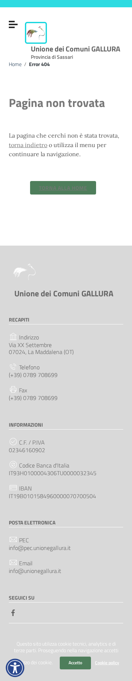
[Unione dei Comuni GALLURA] (36, 32)
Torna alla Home (63, 188)
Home (15, 64)
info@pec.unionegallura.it (40, 548)
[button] (15, 667)
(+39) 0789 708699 (33, 375)
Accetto (75, 662)
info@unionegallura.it (35, 571)
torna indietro (28, 145)
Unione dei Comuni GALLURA (75, 51)
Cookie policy (107, 662)
